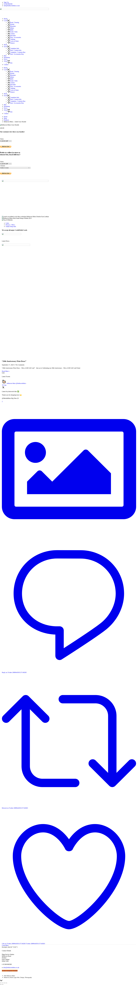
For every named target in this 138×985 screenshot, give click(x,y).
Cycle (5, 20)
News (5, 59)
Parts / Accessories (15, 37)
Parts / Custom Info (15, 50)
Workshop (7, 57)
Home (5, 19)
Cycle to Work (14, 41)
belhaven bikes (11, 383)
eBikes (12, 28)
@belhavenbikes (21, 383)
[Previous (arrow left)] (1, 984)
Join (11, 63)
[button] (8, 20)
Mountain (13, 26)
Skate (5, 44)
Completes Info (14, 48)
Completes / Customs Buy (17, 52)
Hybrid (12, 24)
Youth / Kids (13, 32)
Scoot (5, 46)
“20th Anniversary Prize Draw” (14, 361)
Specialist (13, 35)
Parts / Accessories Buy (17, 54)
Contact (6, 64)
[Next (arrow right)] (2, 984)
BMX (11, 30)
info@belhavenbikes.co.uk (11, 967)
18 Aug (4, 385)
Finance (12, 43)
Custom (12, 33)
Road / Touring (14, 22)
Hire (5, 56)
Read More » (6, 371)
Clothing (12, 39)
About (6, 61)
